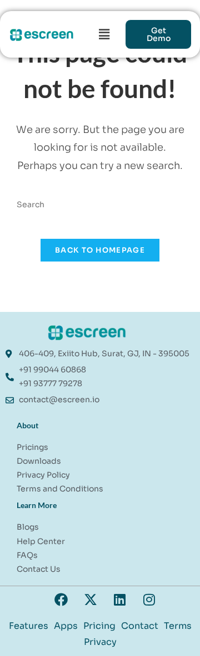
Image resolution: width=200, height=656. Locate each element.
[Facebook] (61, 599)
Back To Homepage (100, 250)
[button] (104, 34)
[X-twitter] (90, 599)
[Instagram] (149, 599)
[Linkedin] (120, 599)
